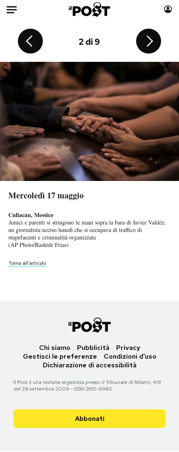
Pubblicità (93, 347)
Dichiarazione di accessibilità (90, 365)
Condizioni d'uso (130, 356)
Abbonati (89, 418)
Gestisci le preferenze (60, 356)
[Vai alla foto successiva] (148, 42)
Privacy (128, 347)
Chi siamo (54, 347)
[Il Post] (90, 9)
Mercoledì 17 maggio (46, 195)
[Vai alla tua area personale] (168, 9)
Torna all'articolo (27, 263)
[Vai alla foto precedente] (30, 42)
